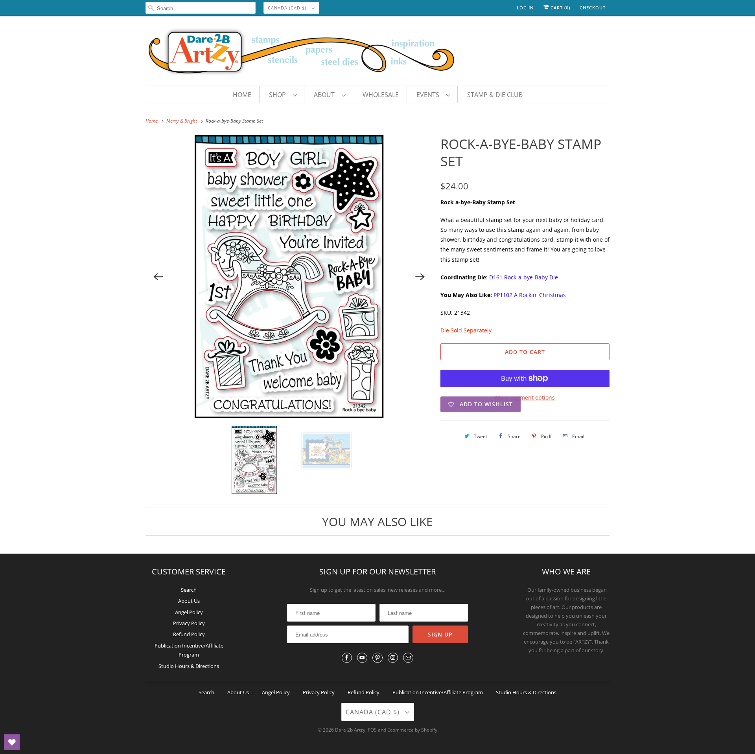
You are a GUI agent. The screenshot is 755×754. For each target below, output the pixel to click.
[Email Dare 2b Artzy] (408, 658)
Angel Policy (189, 612)
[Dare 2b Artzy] (377, 53)
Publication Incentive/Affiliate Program (437, 692)
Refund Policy (189, 634)
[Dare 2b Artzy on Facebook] (347, 658)
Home (242, 94)
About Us (189, 600)
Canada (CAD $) (288, 8)
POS (372, 729)
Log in (525, 8)
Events (429, 94)
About (326, 94)
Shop (279, 94)
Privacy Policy (189, 623)
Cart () (559, 8)
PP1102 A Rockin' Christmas (530, 295)
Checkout (593, 8)
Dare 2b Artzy (350, 729)
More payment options (525, 397)
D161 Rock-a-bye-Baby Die (524, 277)
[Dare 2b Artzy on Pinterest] (377, 658)
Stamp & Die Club (495, 94)
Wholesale (381, 94)
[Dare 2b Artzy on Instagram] (393, 658)
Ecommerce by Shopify (412, 729)
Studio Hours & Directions (188, 666)
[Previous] (158, 276)
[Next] (420, 276)
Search (189, 589)
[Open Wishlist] (12, 742)
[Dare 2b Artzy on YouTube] (362, 658)
